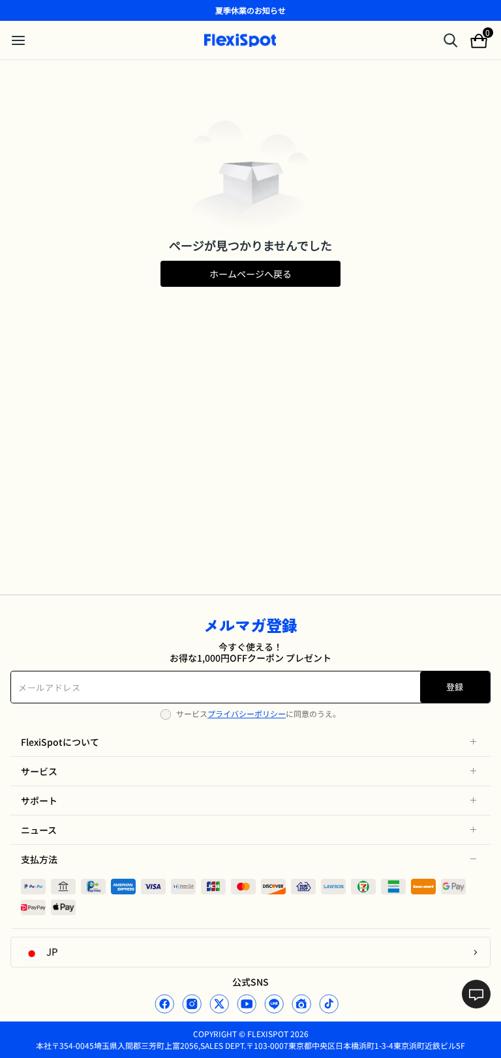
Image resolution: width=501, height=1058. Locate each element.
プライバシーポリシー (246, 713)
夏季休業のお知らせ (250, 10)
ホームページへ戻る (250, 273)
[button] (250, 741)
